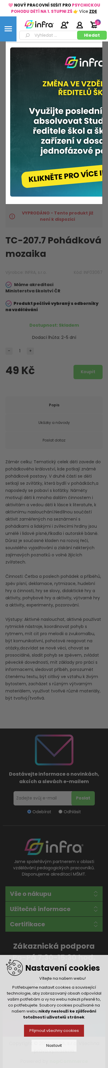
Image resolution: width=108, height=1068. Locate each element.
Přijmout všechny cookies (54, 1030)
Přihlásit (79, 24)
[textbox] (49, 35)
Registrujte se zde (64, 24)
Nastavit (54, 1045)
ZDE (93, 11)
